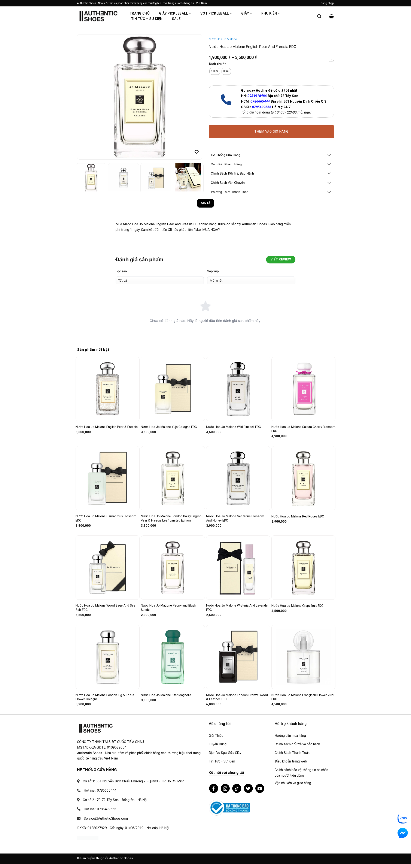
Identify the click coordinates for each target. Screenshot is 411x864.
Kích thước (217, 64)
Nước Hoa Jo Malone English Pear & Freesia (107, 427)
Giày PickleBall (173, 13)
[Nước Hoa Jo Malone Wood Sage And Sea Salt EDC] (107, 567)
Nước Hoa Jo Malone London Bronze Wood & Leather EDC (237, 697)
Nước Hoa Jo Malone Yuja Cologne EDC (169, 427)
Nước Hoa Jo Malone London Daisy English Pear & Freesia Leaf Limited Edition (171, 518)
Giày (245, 13)
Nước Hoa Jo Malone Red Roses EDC (297, 516)
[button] (327, 3)
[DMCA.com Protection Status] (87, 838)
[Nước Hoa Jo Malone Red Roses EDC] (303, 478)
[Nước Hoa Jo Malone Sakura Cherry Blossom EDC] (303, 388)
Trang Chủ (140, 13)
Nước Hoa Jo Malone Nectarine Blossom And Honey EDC (235, 518)
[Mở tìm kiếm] (319, 16)
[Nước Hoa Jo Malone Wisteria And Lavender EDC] (238, 567)
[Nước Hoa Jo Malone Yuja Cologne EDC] (172, 388)
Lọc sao (121, 271)
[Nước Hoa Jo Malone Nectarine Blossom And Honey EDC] (238, 478)
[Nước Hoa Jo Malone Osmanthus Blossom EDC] (107, 478)
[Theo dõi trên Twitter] (248, 788)
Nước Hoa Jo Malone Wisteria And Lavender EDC (237, 608)
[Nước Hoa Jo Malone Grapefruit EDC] (303, 567)
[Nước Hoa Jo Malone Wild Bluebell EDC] (238, 388)
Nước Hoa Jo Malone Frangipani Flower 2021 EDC (303, 697)
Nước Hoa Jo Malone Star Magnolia (166, 695)
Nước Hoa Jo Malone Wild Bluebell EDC (233, 427)
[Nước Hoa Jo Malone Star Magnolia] (172, 657)
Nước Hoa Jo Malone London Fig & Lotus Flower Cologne (105, 697)
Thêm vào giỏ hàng (271, 131)
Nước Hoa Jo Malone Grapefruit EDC (297, 606)
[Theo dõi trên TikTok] (236, 788)
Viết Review (281, 259)
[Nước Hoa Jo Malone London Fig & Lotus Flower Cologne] (107, 657)
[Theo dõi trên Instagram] (225, 788)
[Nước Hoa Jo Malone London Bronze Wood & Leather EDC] (238, 657)
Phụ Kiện (269, 13)
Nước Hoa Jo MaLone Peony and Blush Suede (168, 608)
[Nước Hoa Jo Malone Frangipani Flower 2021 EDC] (303, 657)
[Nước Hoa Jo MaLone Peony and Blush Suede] (172, 567)
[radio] (215, 71)
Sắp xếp (213, 271)
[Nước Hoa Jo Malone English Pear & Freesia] (107, 388)
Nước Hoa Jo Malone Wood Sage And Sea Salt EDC (105, 608)
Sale (176, 19)
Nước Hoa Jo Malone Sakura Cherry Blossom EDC (303, 429)
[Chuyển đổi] (329, 155)
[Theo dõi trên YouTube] (259, 788)
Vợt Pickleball (214, 13)
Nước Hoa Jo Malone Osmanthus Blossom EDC (106, 518)
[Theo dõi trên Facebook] (213, 788)
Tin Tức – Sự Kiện (146, 19)
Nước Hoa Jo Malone (223, 39)
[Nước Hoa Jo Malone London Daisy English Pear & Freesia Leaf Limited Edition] (172, 478)
